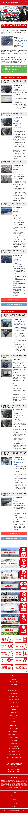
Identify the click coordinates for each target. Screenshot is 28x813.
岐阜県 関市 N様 (17, 319)
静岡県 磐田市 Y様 (18, 85)
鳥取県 (19, 784)
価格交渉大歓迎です (14, 699)
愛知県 (18, 783)
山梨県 (5, 783)
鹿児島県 (20, 787)
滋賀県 (25, 783)
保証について (14, 679)
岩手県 (5, 780)
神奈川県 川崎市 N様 (18, 165)
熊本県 (10, 787)
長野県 (9, 783)
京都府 (2, 784)
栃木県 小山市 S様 (17, 207)
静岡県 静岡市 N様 (17, 255)
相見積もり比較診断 (13, 734)
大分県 (13, 787)
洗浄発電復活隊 (13, 748)
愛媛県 (15, 785)
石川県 (25, 781)
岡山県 (25, 784)
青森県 (2, 780)
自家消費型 (13, 740)
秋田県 (12, 780)
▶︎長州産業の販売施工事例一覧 (14, 300)
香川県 (12, 785)
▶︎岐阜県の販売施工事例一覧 (14, 533)
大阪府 (5, 784)
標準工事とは (14, 684)
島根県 (22, 784)
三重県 (22, 783)
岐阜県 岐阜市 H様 (18, 457)
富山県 (22, 781)
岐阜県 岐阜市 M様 (17, 359)
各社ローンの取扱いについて (14, 690)
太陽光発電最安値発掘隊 (9, 2)
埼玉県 (5, 781)
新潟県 (19, 781)
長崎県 (7, 787)
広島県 (2, 785)
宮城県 (9, 780)
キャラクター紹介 (14, 696)
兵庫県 (8, 784)
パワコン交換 (13, 746)
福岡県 (22, 785)
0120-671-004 (14, 771)
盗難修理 (13, 743)
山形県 (15, 780)
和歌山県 (16, 784)
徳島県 (9, 785)
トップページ (3, 21)
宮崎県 (16, 787)
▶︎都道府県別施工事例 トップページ (14, 538)
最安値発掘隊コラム (13, 754)
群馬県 (2, 781)
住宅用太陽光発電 (14, 731)
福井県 (2, 783)
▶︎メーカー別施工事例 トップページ (14, 304)
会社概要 (14, 792)
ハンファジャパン (14, 712)
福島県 (18, 780)
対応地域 (14, 777)
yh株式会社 (13, 728)
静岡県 (15, 783)
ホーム (14, 676)
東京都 (11, 781)
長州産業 (14, 709)
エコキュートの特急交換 (13, 757)
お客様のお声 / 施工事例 (12, 21)
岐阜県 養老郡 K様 (17, 497)
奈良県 (11, 784)
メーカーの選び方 (14, 693)
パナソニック (14, 721)
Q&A (14, 687)
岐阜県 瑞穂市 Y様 (17, 118)
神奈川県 (16, 781)
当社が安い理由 (14, 682)
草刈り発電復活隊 (13, 751)
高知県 (18, 785)
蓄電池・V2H (13, 737)
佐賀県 (25, 785)
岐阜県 (12, 783)
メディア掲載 (14, 702)
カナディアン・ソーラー (14, 715)
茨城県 (22, 780)
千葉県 (8, 781)
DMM (14, 718)
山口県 (5, 785)
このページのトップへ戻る (22, 671)
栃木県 (25, 780)
